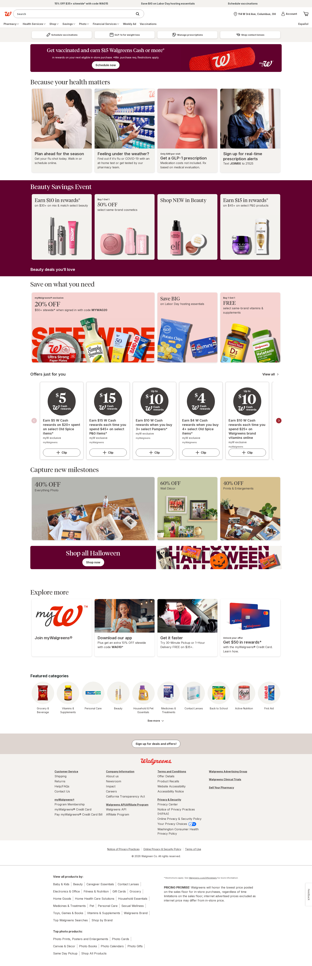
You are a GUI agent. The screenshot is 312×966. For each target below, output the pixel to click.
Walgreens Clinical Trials (225, 779)
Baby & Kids (61, 884)
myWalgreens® (64, 799)
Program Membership (70, 804)
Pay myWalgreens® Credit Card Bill (78, 814)
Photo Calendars (112, 946)
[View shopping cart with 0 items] (305, 14)
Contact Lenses (128, 884)
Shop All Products (94, 953)
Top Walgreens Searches (70, 920)
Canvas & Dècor (64, 946)
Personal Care (108, 906)
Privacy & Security (169, 799)
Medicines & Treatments (69, 906)
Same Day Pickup (65, 953)
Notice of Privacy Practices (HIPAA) (176, 812)
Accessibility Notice (170, 791)
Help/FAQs (62, 786)
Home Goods (62, 898)
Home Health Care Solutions (94, 898)
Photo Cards (120, 939)
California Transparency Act (125, 796)
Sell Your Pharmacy (221, 787)
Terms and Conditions (171, 771)
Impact (110, 786)
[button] (289, 14)
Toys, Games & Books (68, 913)
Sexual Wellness (132, 906)
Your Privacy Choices (172, 824)
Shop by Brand (102, 920)
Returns (60, 781)
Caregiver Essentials (100, 884)
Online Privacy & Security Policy (179, 819)
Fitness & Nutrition (96, 891)
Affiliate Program (117, 814)
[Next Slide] (278, 420)
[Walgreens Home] (8, 13)
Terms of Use (193, 849)
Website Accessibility (171, 786)
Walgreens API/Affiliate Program (127, 804)
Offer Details (165, 776)
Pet (92, 906)
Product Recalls (168, 781)
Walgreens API (116, 809)
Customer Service (66, 771)
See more (154, 720)
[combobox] (74, 14)
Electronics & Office (66, 891)
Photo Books (88, 946)
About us (112, 776)
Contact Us (62, 791)
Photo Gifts (135, 946)
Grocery (135, 891)
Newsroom (113, 781)
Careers (111, 791)
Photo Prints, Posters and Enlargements (80, 939)
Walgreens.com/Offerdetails (203, 878)
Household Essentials (132, 898)
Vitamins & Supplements (103, 913)
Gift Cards (119, 891)
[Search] (139, 14)
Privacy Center (167, 804)
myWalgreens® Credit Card (73, 809)
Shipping (60, 776)
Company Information (120, 771)
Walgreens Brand (136, 913)
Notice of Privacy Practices (123, 849)
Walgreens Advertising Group (228, 771)
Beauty (78, 884)
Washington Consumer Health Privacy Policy (178, 831)
